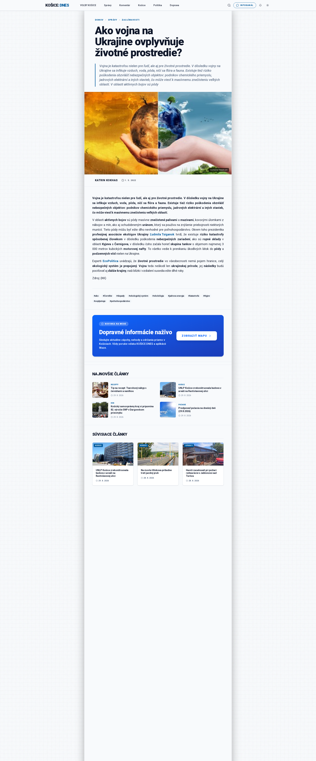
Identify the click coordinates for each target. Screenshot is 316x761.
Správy (107, 5)
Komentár (124, 5)
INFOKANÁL (246, 5)
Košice (141, 5)
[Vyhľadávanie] (229, 5)
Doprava (174, 5)
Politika (157, 5)
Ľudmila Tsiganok (162, 234)
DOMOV (99, 20)
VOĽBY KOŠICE (88, 5)
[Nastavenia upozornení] (260, 5)
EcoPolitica (110, 261)
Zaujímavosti (131, 20)
